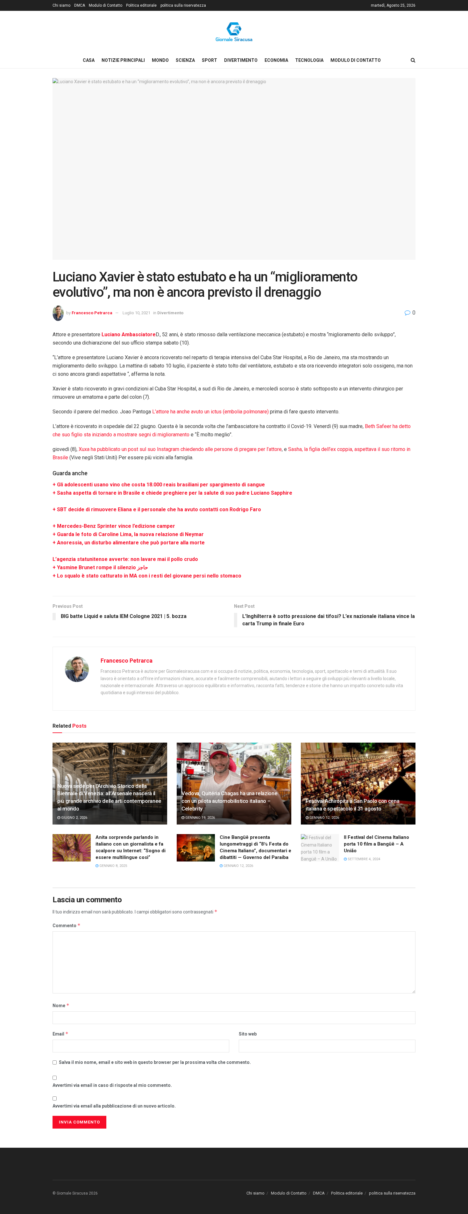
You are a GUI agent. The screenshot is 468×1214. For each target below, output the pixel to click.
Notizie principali (123, 60)
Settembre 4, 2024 (363, 859)
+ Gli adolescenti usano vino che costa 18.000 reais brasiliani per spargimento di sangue (159, 485)
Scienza (185, 60)
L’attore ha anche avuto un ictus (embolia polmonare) (210, 412)
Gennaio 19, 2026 (199, 818)
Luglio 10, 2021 (136, 312)
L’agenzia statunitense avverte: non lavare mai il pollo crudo (125, 559)
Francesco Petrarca (92, 312)
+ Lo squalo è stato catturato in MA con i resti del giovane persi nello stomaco (147, 576)
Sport (209, 60)
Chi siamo (61, 5)
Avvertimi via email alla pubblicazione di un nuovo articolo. (114, 1106)
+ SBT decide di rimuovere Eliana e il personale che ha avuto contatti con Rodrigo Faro (157, 509)
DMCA (79, 5)
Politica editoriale (141, 5)
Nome (61, 1005)
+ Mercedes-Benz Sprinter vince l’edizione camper (114, 526)
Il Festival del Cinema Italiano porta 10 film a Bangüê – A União (376, 844)
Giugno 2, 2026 (73, 818)
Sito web (248, 1033)
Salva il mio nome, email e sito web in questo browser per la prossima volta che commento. (155, 1062)
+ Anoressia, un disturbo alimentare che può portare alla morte (129, 543)
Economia (276, 60)
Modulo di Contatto (105, 5)
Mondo (160, 60)
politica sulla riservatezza (183, 5)
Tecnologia (309, 60)
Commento (67, 925)
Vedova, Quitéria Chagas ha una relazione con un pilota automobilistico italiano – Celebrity (229, 801)
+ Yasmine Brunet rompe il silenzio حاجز (100, 567)
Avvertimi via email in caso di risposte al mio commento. (112, 1085)
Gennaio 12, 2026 (323, 818)
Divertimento (241, 60)
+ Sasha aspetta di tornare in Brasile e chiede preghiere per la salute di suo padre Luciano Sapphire (172, 493)
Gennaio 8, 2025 (112, 866)
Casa (89, 60)
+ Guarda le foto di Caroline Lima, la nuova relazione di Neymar (128, 534)
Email (60, 1034)
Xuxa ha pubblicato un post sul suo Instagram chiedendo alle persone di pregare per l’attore (180, 449)
